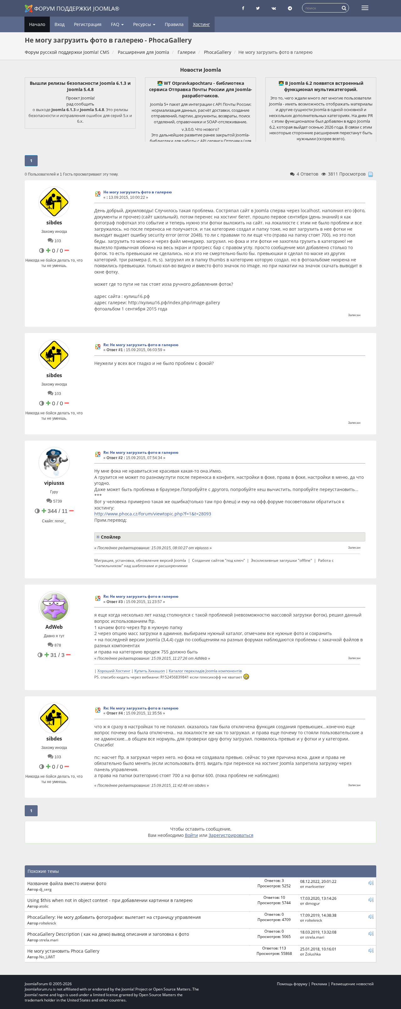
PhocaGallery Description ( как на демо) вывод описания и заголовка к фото (108, 934)
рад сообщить (80, 104)
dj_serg (45, 889)
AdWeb (54, 626)
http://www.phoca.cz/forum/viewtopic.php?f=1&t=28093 (152, 514)
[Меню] (365, 8)
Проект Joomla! (80, 98)
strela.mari (48, 939)
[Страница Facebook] (243, 8)
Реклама (319, 983)
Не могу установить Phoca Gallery (63, 951)
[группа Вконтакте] (273, 8)
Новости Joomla (200, 69)
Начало (37, 24)
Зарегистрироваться (231, 835)
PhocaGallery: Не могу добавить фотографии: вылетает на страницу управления (114, 917)
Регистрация (88, 24)
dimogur (312, 903)
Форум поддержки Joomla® (76, 8)
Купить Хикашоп (149, 670)
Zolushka (313, 953)
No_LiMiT (47, 956)
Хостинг (201, 24)
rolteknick (47, 922)
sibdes (54, 222)
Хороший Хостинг (113, 670)
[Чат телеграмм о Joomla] (290, 8)
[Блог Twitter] (258, 8)
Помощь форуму (292, 983)
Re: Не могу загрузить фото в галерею (141, 344)
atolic (44, 906)
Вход (60, 24)
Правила (174, 24)
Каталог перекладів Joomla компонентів (205, 670)
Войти (191, 835)
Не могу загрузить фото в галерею (137, 192)
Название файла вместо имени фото (66, 883)
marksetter (315, 886)
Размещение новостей (352, 983)
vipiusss (54, 482)
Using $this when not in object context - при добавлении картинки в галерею (110, 900)
